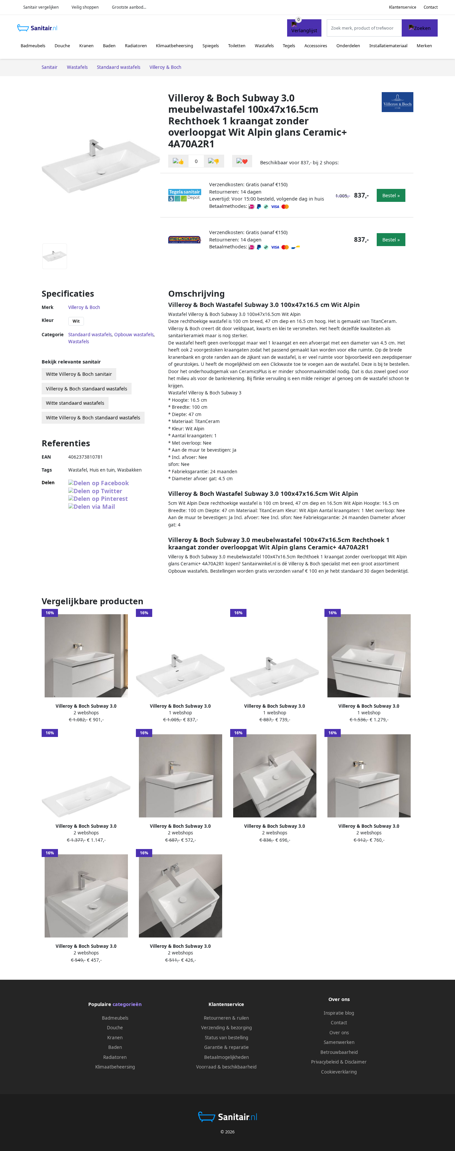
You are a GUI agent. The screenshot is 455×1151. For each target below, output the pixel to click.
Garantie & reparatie (226, 1047)
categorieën (127, 1004)
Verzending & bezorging (226, 1028)
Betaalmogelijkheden (226, 1057)
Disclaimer (356, 1062)
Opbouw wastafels (134, 335)
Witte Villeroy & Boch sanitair (79, 374)
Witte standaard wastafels (75, 403)
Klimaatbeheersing (174, 46)
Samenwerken (339, 1042)
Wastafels (264, 46)
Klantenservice (402, 7)
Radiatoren (136, 46)
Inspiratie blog (339, 1013)
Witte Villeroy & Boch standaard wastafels (93, 417)
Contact (431, 7)
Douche (62, 46)
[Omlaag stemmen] (214, 161)
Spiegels (211, 46)
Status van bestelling (226, 1038)
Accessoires (315, 46)
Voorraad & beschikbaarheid (226, 1067)
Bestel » (391, 195)
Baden (109, 46)
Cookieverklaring (339, 1072)
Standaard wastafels (90, 335)
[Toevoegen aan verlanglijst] (242, 161)
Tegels (289, 46)
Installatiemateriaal (388, 46)
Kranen (86, 46)
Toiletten (236, 46)
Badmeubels (33, 46)
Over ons (339, 1033)
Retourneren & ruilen (226, 1018)
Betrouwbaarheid (339, 1052)
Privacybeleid (325, 1062)
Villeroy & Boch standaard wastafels (86, 388)
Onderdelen (348, 46)
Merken (424, 46)
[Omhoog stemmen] (179, 161)
